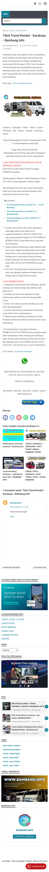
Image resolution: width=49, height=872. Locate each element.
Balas (12, 517)
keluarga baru (16, 503)
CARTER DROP (8, 623)
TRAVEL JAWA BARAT (11, 758)
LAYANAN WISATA (9, 635)
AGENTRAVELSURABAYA (12, 750)
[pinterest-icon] (45, 3)
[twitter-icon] (35, 3)
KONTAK (5, 638)
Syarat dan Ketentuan (23, 351)
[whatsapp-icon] (40, 3)
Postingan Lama (40, 567)
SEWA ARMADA (8, 627)
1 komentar (7, 49)
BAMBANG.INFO (24, 830)
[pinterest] (19, 417)
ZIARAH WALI (7, 631)
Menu (5, 14)
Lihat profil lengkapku (24, 837)
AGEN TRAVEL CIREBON (11, 746)
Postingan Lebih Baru (11, 567)
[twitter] (12, 417)
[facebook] (5, 417)
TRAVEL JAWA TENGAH (11, 762)
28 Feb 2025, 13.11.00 (19, 507)
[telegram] (32, 417)
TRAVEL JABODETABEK (11, 754)
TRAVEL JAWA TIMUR (11, 766)
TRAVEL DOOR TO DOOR (12, 619)
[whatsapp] (25, 417)
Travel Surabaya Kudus (22, 83)
